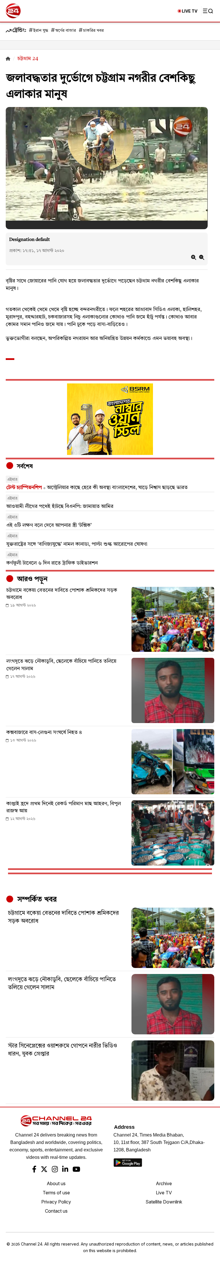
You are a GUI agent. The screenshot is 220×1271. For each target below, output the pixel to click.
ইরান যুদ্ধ (40, 31)
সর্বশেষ (24, 467)
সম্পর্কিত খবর (36, 899)
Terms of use (56, 1192)
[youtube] (76, 1170)
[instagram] (55, 1170)
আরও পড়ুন (31, 579)
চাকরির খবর (93, 31)
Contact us (56, 1211)
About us (56, 1183)
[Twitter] (44, 1170)
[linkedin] (65, 1170)
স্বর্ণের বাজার (65, 31)
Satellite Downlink (164, 1202)
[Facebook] (34, 1170)
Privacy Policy (56, 1202)
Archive (164, 1183)
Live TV (164, 1192)
